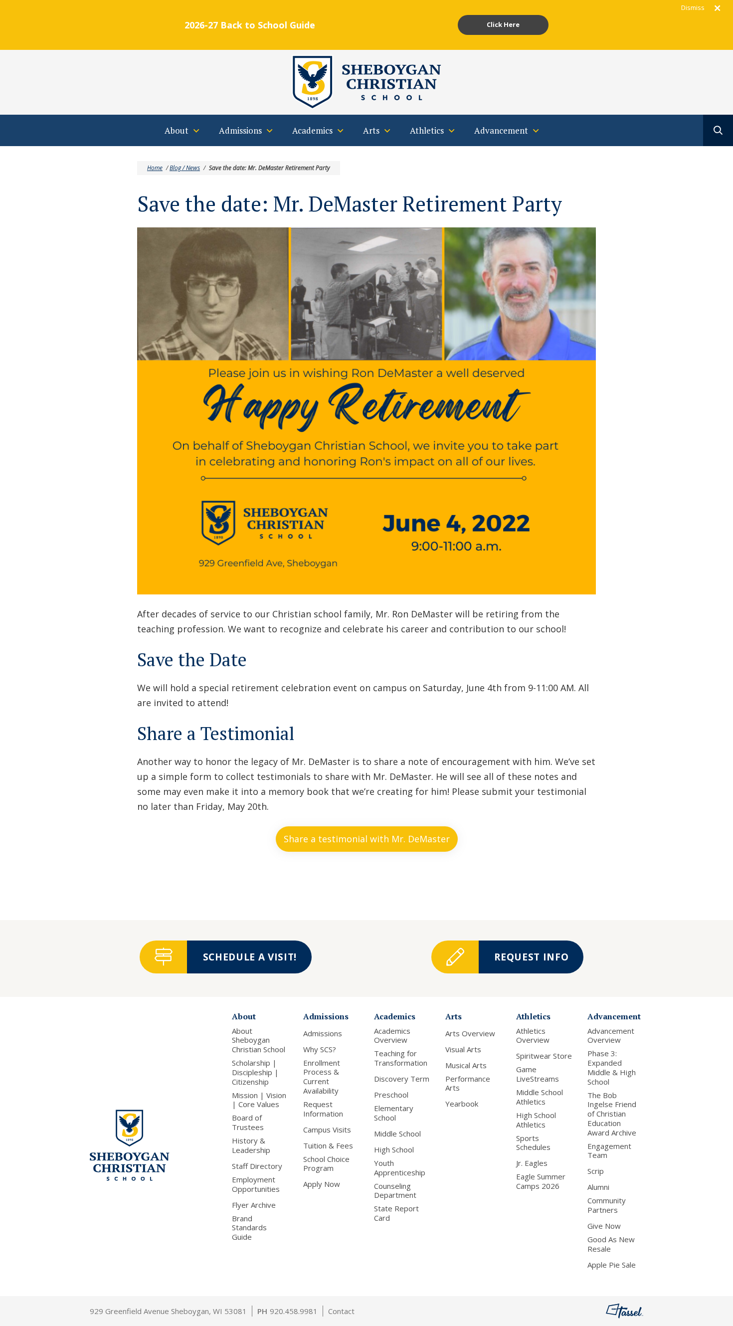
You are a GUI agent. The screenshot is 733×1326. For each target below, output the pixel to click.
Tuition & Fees (328, 1145)
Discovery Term (401, 1079)
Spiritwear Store (544, 1056)
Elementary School (393, 1113)
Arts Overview (470, 1033)
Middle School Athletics (539, 1097)
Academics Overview (392, 1035)
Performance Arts (467, 1083)
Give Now (604, 1226)
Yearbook (461, 1104)
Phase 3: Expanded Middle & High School (611, 1067)
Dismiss (693, 7)
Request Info (531, 956)
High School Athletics (536, 1120)
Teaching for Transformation (400, 1058)
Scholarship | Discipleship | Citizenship (255, 1072)
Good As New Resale (611, 1244)
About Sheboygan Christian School (258, 1040)
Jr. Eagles (532, 1163)
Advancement (614, 1016)
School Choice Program (326, 1163)
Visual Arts (463, 1049)
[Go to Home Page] (366, 81)
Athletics (533, 1016)
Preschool (391, 1095)
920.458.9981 (294, 1311)
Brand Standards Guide (249, 1228)
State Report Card (396, 1213)
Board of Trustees (248, 1122)
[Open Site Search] (718, 130)
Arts (453, 1016)
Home (155, 168)
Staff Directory (257, 1166)
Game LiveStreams (537, 1074)
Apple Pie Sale (611, 1265)
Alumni (598, 1187)
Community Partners (606, 1205)
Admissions (326, 1016)
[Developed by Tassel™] (624, 1311)
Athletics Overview (533, 1035)
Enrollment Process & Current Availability (321, 1077)
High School (394, 1149)
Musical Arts (466, 1065)
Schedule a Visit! (250, 956)
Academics (394, 1016)
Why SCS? (319, 1049)
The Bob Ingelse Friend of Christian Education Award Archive (611, 1114)
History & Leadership (251, 1145)
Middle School (397, 1133)
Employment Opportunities (256, 1184)
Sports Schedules (533, 1143)
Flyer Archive (254, 1205)
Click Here (503, 24)
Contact (341, 1311)
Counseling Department (395, 1190)
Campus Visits (327, 1130)
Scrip (595, 1171)
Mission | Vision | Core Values (259, 1100)
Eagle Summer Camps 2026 (540, 1181)
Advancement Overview (610, 1035)
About (244, 1016)
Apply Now (321, 1184)
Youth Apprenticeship (399, 1167)
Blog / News (185, 168)
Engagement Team (609, 1150)
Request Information (323, 1109)
